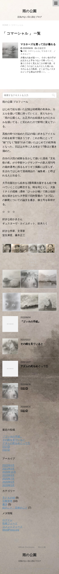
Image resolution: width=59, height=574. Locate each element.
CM (24, 51)
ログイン (7, 520)
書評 (4, 504)
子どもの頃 (8, 497)
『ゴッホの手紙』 (30, 321)
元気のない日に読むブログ (29, 561)
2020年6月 (8, 482)
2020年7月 (8, 478)
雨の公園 (29, 11)
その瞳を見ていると (31, 344)
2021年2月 (8, 468)
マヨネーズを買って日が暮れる (38, 44)
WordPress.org (10, 530)
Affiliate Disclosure (26, 547)
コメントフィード (12, 526)
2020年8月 (8, 475)
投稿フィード (9, 523)
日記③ (24, 388)
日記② (24, 411)
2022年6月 (8, 465)
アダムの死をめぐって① (34, 366)
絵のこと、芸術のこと (15, 507)
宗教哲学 (42, 48)
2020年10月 (9, 472)
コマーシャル (34, 51)
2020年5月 (8, 485)
